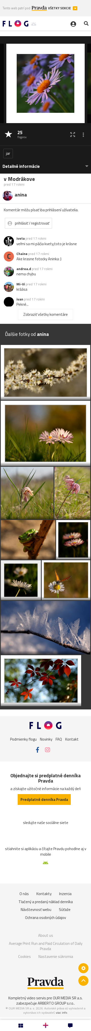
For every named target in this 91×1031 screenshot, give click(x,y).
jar (8, 153)
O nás (24, 893)
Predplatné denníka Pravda (44, 799)
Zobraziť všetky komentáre (45, 314)
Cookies (24, 956)
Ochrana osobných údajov (45, 917)
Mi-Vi (20, 284)
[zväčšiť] (72, 134)
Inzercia (65, 893)
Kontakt (72, 739)
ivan (19, 299)
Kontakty (44, 893)
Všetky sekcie (60, 8)
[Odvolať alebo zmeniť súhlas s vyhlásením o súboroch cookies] (83, 968)
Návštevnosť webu (36, 909)
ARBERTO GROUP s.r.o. (56, 1003)
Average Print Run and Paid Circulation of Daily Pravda (45, 946)
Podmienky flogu (23, 739)
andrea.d (23, 268)
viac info (61, 1012)
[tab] (45, 164)
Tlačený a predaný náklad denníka (45, 901)
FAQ (59, 739)
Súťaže (65, 909)
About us (45, 935)
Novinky (46, 739)
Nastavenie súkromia (55, 956)
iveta (20, 238)
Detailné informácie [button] (21, 166)
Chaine (22, 253)
